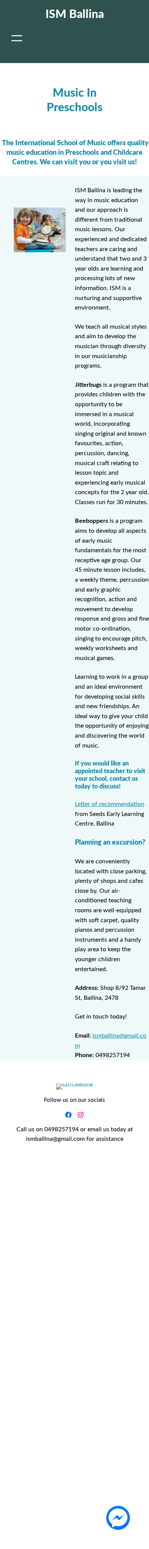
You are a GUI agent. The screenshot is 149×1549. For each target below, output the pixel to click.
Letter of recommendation (109, 804)
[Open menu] (17, 38)
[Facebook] (68, 1115)
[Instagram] (80, 1115)
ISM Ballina (74, 14)
